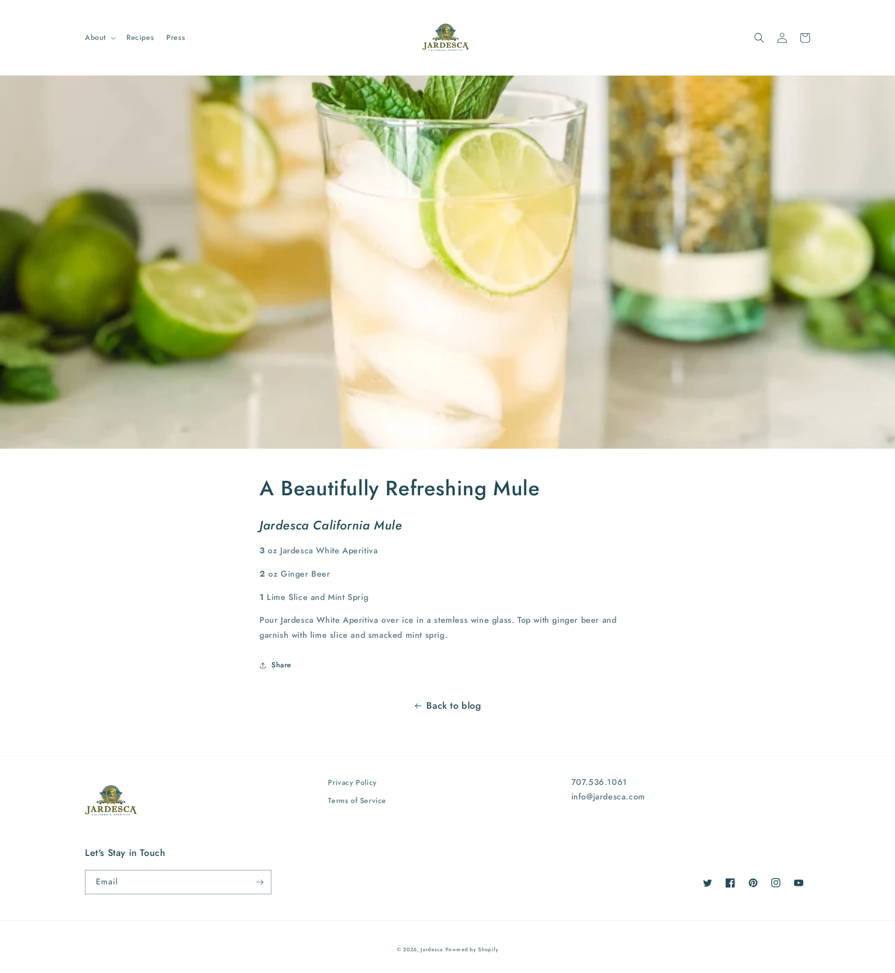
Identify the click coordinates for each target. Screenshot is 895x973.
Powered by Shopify (472, 949)
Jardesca (432, 949)
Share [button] (281, 665)
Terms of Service (357, 800)
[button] (99, 37)
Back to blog (453, 705)
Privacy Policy (352, 782)
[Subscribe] (259, 882)
